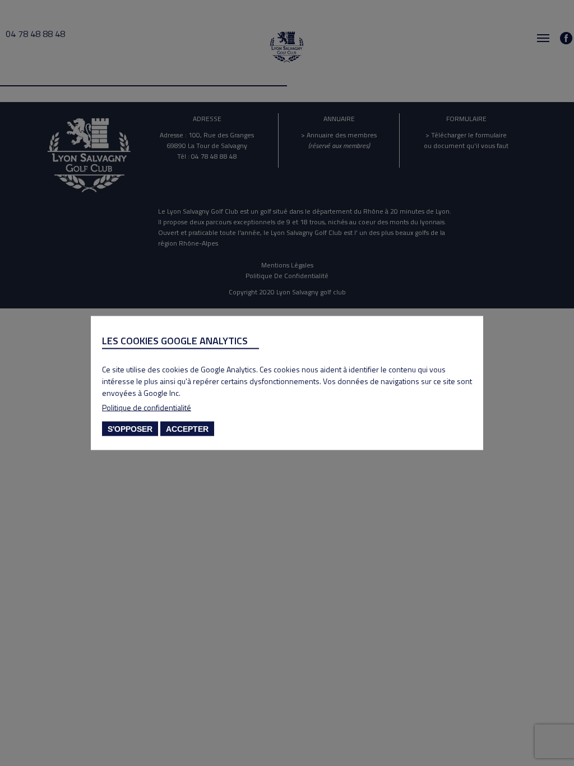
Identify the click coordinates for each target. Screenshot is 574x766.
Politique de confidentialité (146, 407)
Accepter (187, 428)
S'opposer (130, 428)
